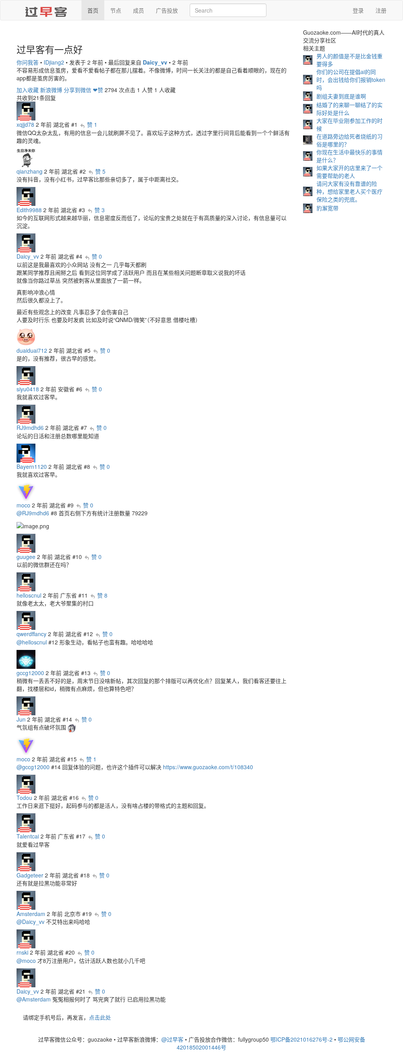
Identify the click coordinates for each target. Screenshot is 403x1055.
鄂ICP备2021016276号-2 (301, 1039)
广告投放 (167, 10)
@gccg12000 (33, 767)
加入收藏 (28, 90)
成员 (138, 10)
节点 (115, 10)
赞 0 (97, 256)
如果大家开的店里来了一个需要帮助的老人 (349, 172)
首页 (92, 10)
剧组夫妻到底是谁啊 (341, 96)
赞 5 (100, 171)
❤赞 (98, 90)
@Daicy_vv (30, 921)
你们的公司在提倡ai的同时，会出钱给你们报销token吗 (350, 79)
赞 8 (102, 595)
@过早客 (172, 1039)
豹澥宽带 (327, 208)
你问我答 (28, 62)
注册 (380, 10)
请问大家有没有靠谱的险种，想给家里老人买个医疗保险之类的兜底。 (349, 191)
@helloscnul (32, 642)
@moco (26, 960)
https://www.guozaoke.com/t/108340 (208, 767)
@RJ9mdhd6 (33, 513)
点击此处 (100, 1017)
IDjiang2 (54, 62)
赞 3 (99, 210)
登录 (358, 10)
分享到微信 (77, 90)
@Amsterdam (34, 999)
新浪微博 (51, 90)
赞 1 (92, 124)
